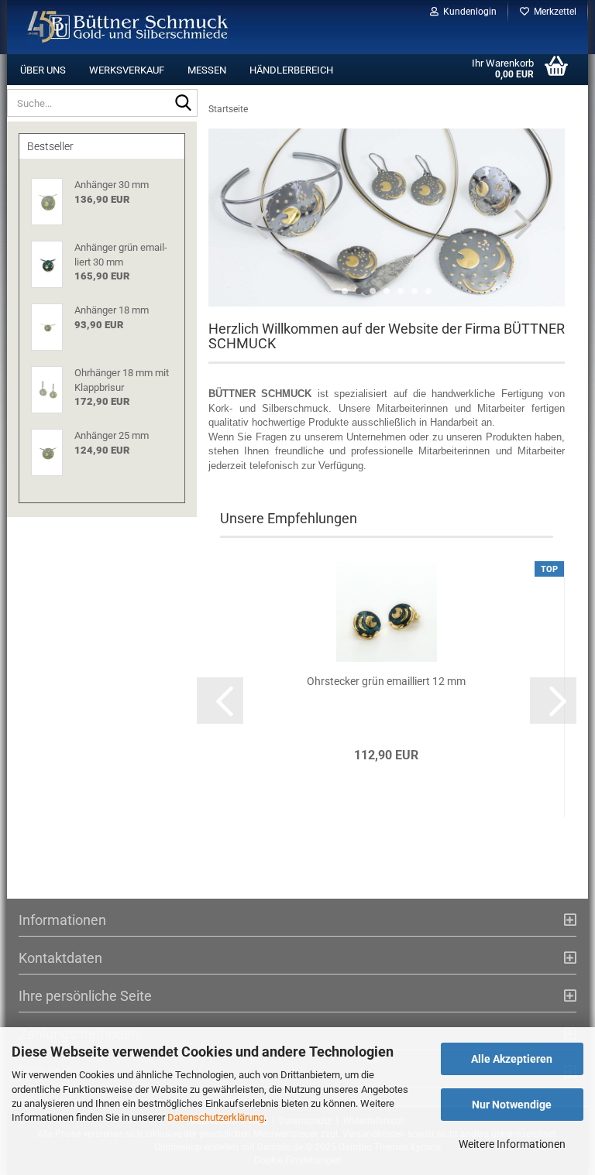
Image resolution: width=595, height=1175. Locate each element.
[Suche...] (183, 104)
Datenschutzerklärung (215, 1117)
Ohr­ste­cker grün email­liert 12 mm (386, 681)
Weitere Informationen (512, 1144)
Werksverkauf (126, 70)
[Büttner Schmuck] (128, 27)
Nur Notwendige (512, 1104)
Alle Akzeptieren (511, 1059)
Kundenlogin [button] (468, 11)
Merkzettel (552, 11)
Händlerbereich (291, 70)
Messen (206, 70)
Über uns (43, 70)
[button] (255, 223)
